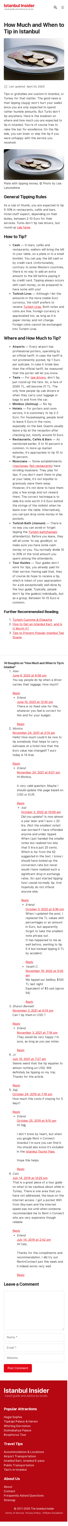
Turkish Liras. (32, 307)
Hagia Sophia (13, 1417)
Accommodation (15, 1452)
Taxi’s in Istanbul (15, 1469)
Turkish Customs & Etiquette (32, 620)
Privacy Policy (33, 1513)
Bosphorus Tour (15, 1435)
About (8, 1487)
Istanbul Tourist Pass (40, 1151)
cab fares (23, 227)
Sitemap (9, 1500)
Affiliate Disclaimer (52, 1513)
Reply (16, 693)
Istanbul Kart (13, 1460)
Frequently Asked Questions (24, 1495)
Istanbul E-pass (34, 1460)
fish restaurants (40, 466)
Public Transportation (19, 1465)
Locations (37, 1452)
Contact (9, 1491)
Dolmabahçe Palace (17, 1430)
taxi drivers (38, 377)
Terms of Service (14, 1513)
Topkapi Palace (14, 1421)
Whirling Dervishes (17, 1426)
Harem (33, 1421)
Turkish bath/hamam (42, 532)
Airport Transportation (20, 1456)
